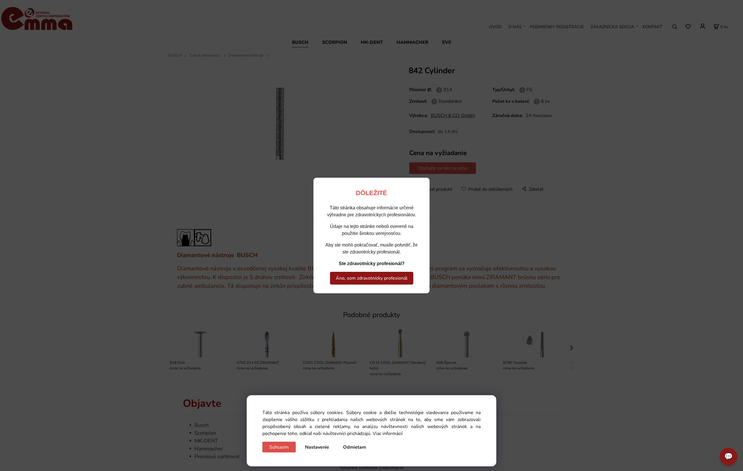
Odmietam (354, 447)
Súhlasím (279, 447)
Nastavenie (317, 447)
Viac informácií (388, 433)
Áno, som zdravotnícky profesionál (371, 278)
